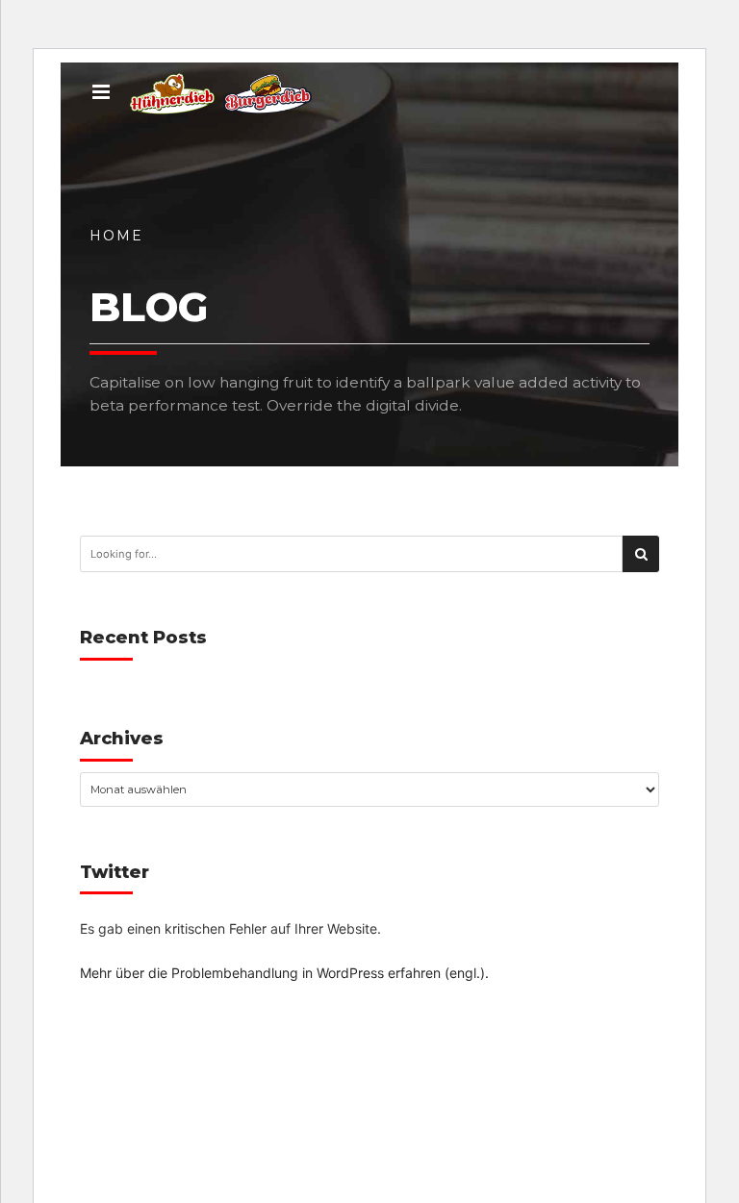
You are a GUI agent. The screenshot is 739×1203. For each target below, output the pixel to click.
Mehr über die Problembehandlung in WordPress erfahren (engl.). (284, 973)
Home (116, 235)
